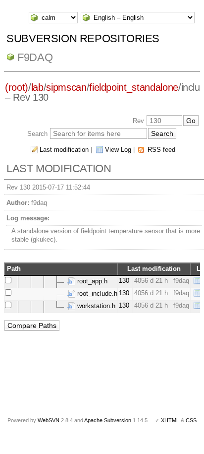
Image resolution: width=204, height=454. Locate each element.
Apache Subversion (107, 420)
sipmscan (66, 87)
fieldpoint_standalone (133, 87)
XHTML (170, 420)
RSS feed (161, 149)
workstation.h (95, 306)
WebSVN (48, 420)
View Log (118, 149)
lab (37, 87)
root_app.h (91, 281)
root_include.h (96, 293)
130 (124, 280)
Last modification (64, 149)
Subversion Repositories (82, 38)
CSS (191, 420)
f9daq (34, 57)
